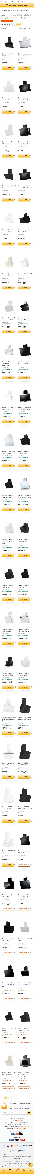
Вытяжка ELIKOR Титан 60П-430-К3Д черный (25, 808)
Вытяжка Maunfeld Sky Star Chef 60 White (9, 319)
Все (9, 15)
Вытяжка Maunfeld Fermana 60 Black (7, 674)
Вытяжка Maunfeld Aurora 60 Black (23, 231)
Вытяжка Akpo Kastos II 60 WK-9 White (9, 452)
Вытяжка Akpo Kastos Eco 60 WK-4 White (24, 55)
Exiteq (4, 18)
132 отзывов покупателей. (20, 1128)
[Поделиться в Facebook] (14, 1134)
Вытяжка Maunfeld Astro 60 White (23, 674)
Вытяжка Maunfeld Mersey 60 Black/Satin (25, 319)
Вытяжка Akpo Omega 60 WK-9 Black (9, 896)
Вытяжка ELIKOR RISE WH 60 (8, 852)
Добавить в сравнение (9, 71)
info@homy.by (18, 1120)
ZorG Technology (24, 15)
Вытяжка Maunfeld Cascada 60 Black (23, 1030)
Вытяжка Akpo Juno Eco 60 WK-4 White (8, 99)
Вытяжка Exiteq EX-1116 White (25, 940)
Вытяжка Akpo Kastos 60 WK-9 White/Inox (24, 496)
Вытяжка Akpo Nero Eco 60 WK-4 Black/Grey (24, 1074)
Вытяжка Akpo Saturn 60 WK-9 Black (8, 940)
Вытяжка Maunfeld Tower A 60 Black (7, 496)
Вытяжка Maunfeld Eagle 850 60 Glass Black (24, 541)
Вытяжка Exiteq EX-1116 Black (9, 187)
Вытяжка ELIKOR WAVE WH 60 (7, 808)
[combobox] (4, 28)
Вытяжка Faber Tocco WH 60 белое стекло (8, 764)
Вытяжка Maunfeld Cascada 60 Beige (7, 275)
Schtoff (28, 18)
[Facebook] (13, 1140)
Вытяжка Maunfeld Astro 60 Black (23, 452)
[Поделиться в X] (20, 1134)
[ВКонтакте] (10, 1140)
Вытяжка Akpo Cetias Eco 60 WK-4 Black (24, 896)
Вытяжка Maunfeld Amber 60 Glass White (25, 630)
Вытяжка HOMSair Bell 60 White (25, 275)
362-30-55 (18, 1118)
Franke (10, 18)
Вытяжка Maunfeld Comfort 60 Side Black (8, 586)
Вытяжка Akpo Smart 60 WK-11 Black (24, 363)
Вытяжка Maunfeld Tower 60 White (7, 630)
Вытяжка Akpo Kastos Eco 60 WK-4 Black (24, 408)
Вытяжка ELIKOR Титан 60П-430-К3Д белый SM (9, 719)
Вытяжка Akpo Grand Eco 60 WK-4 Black (24, 143)
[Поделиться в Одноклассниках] (17, 1134)
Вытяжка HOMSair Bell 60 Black (9, 1030)
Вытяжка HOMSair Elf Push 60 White (8, 408)
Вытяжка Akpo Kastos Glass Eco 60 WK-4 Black (8, 985)
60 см (18, 24)
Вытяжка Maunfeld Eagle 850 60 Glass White (8, 541)
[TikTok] (16, 1140)
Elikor (22, 18)
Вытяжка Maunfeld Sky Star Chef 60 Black (25, 984)
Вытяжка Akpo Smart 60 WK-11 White (8, 143)
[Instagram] (21, 1140)
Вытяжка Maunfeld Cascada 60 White (7, 231)
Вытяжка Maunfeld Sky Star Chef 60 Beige (9, 1074)
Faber (16, 18)
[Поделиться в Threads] (22, 1134)
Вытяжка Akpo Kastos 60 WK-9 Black (24, 852)
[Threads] (18, 1140)
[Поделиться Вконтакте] (12, 1134)
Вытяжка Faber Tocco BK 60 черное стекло (24, 718)
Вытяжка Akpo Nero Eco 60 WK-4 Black (24, 187)
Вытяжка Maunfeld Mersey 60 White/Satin (7, 363)
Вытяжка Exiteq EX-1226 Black (7, 55)
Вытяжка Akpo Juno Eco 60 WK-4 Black (24, 99)
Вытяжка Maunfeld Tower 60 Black (23, 586)
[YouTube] (23, 1140)
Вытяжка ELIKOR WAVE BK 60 (23, 764)
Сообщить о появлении (24, 864)
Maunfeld (15, 15)
